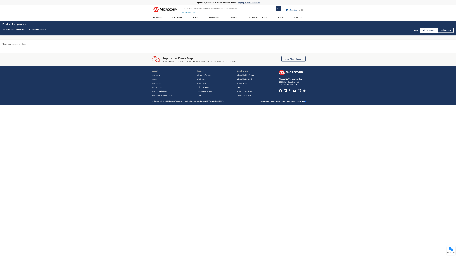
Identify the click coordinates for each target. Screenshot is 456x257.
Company (156, 75)
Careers (155, 79)
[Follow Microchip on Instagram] (299, 91)
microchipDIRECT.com (245, 75)
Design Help (201, 83)
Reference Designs (244, 91)
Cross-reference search (188, 13)
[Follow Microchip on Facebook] (280, 91)
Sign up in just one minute (249, 2)
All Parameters (429, 30)
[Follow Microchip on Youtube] (294, 91)
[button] (293, 59)
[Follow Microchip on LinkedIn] (285, 91)
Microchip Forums (204, 75)
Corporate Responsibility (162, 95)
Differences (446, 30)
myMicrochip (242, 83)
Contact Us (156, 83)
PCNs (199, 95)
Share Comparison (38, 29)
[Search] (278, 8)
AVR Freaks (201, 79)
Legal (283, 101)
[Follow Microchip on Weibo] (304, 91)
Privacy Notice (275, 101)
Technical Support (204, 87)
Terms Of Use (264, 101)
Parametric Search (244, 95)
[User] (293, 10)
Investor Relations (159, 91)
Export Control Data (204, 91)
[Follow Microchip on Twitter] (289, 91)
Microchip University (245, 79)
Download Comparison (15, 29)
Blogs (239, 87)
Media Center (157, 87)
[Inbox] (302, 10)
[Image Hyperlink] (165, 12)
